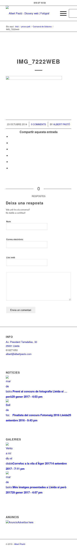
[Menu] (61, 13)
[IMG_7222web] (38, 50)
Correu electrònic (14, 239)
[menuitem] (52, 13)
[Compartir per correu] (11, 168)
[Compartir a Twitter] (11, 143)
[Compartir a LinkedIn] (11, 162)
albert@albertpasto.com (19, 354)
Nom (8, 221)
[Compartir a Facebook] (11, 136)
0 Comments (38, 124)
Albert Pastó (61, 124)
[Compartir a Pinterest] (11, 155)
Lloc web (10, 257)
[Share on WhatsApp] (11, 149)
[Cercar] (52, 13)
